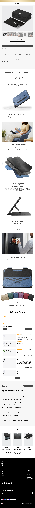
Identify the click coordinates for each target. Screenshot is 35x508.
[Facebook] (4, 483)
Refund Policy (29, 474)
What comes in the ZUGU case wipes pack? (11, 417)
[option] (17, 18)
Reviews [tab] (5, 326)
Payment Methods (30, 478)
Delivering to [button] (17, 49)
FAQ (2, 469)
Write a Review (29, 329)
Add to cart (6, 452)
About (2, 467)
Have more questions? (28, 385)
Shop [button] (4, 3)
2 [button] (18, 455)
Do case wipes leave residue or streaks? (10, 412)
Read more (17, 59)
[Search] (31, 3)
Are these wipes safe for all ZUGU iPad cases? (11, 407)
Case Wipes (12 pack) (17, 39)
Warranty (28, 470)
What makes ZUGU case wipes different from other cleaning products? (14, 391)
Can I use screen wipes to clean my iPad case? (11, 399)
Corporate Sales (29, 467)
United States (5, 503)
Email (2, 493)
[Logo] (2, 462)
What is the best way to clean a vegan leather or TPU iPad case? (15, 396)
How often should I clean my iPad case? (10, 415)
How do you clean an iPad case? (8, 394)
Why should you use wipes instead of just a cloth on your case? (15, 420)
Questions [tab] (10, 326)
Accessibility (29, 477)
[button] (9, 318)
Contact (3, 475)
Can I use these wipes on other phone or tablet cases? (13, 409)
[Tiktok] (11, 483)
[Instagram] (7, 483)
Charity (2, 473)
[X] (2, 483)
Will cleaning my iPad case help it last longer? (11, 404)
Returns (28, 471)
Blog (2, 471)
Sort (24, 332)
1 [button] (16, 455)
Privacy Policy (29, 473)
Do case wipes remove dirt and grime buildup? (11, 402)
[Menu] (1, 3)
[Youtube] (9, 483)
